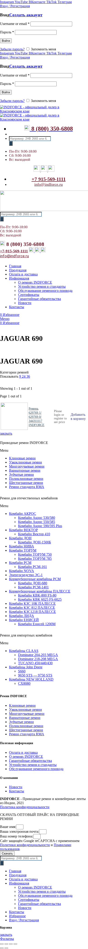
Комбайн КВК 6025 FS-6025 (40, 599)
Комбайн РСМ (20, 563)
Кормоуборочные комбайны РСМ (35, 579)
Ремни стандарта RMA (26, 487)
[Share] (6, 944)
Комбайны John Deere (25, 667)
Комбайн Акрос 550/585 (36, 522)
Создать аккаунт (25, 14)
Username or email (15, 24)
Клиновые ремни (22, 458)
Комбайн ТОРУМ (22, 550)
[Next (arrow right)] (6, 948)
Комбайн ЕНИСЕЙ (24, 620)
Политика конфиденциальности (24, 807)
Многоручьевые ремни (26, 466)
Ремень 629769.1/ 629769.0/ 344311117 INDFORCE (36, 417)
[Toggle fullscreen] (11, 944)
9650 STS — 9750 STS (35, 675)
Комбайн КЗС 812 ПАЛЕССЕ (32, 608)
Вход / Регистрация (24, 920)
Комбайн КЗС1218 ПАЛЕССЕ (32, 612)
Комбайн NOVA (21, 571)
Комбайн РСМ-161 (32, 567)
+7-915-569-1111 (14, 251)
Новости (15, 787)
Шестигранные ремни (26, 483)
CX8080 (24, 683)
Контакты (16, 791)
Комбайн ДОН (20, 538)
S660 (21, 671)
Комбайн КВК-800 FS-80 (37, 595)
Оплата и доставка (23, 752)
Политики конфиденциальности (25, 845)
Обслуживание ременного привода (36, 769)
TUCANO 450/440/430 (35, 663)
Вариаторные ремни (24, 470)
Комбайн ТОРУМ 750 (35, 554)
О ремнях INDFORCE (26, 756)
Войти (6, 40)
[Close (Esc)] (2, 944)
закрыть (6, 433)
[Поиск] (11, 143)
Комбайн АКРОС (22, 513)
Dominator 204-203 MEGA (38, 655)
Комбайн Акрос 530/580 (36, 518)
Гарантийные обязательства (30, 761)
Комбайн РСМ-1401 (33, 587)
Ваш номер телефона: (16, 836)
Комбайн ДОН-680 (32, 583)
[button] (44, 450)
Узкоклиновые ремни (25, 462)
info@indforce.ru (48, 184)
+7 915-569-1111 (49, 179)
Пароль (7, 32)
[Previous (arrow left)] (2, 948)
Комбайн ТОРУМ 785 (35, 558)
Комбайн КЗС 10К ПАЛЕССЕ (32, 603)
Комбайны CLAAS (23, 651)
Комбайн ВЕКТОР (23, 530)
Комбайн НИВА (21, 546)
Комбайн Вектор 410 (34, 534)
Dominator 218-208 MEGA (38, 659)
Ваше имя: (8, 827)
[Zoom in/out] (15, 944)
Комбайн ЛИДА (21, 616)
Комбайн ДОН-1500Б (34, 542)
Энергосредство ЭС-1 (26, 575)
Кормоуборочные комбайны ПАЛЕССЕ (39, 591)
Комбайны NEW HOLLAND (31, 679)
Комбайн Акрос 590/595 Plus (40, 526)
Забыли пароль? (12, 49)
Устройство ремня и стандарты (33, 765)
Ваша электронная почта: (19, 831)
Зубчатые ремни (21, 474)
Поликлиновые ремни (26, 479)
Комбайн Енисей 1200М (37, 624)
